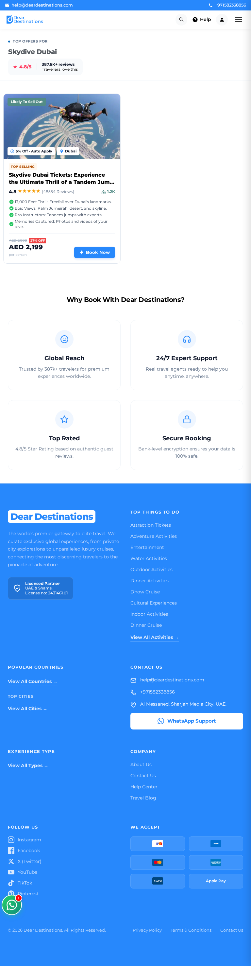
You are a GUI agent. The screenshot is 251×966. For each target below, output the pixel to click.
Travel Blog (143, 798)
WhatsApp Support (191, 721)
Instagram (29, 840)
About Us (141, 764)
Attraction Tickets (150, 525)
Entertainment (147, 547)
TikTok (25, 883)
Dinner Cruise (146, 625)
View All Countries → (33, 681)
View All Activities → (154, 637)
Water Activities (148, 558)
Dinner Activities (149, 581)
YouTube (27, 872)
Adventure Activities (153, 536)
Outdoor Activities (151, 569)
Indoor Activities (149, 614)
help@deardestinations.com (172, 680)
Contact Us (143, 776)
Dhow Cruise (145, 592)
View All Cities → (27, 708)
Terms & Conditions (191, 930)
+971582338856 (157, 692)
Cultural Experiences (153, 603)
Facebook (29, 850)
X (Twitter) (30, 861)
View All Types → (28, 765)
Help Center (144, 787)
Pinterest (28, 894)
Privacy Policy (147, 930)
